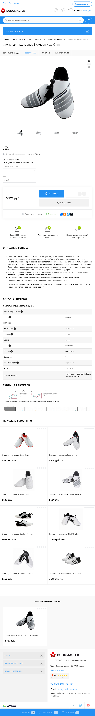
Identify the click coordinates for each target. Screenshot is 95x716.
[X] (71, 214)
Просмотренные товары (47, 601)
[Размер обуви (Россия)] (22, 311)
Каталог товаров (15, 31)
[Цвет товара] (10, 317)
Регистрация (14, 3)
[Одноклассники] (64, 214)
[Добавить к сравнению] (89, 66)
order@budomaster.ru (67, 689)
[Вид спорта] (15, 328)
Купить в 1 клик (64, 203)
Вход (5, 3)
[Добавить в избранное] (89, 61)
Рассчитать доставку (33, 214)
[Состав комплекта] (17, 363)
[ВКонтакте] (61, 214)
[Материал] (11, 351)
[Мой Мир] (68, 214)
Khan (67, 340)
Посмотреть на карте (58, 670)
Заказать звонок (82, 4)
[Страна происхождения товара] (12, 334)
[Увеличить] (47, 93)
